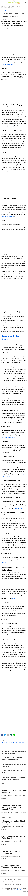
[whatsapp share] (11, 735)
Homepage (3, 6)
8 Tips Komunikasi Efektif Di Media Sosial (13, 837)
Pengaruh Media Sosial (7, 64)
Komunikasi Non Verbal (7, 406)
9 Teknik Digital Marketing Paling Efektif (12, 852)
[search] (26, 2)
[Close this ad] (27, 891)
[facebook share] (2, 735)
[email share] (8, 735)
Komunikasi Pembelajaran (8, 216)
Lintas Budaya (17, 744)
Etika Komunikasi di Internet (8, 658)
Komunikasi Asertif (19, 508)
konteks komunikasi (7, 744)
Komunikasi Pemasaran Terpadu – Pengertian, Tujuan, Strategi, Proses (13, 807)
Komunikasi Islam (16, 598)
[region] (14, 42)
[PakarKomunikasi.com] (14, 2)
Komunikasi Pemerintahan (8, 529)
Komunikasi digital (6, 848)
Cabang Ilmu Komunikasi (19, 126)
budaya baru (4, 742)
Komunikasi (11, 742)
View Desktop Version (17, 889)
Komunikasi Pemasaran (7, 802)
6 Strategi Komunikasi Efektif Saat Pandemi (13, 822)
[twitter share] (5, 735)
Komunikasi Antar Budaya (7, 7)
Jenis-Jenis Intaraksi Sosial (8, 437)
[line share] (14, 735)
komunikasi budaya (20, 742)
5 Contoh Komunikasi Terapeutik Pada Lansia (11, 866)
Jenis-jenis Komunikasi (13, 6)
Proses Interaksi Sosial (16, 280)
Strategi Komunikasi (6, 817)
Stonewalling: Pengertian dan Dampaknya (13, 791)
